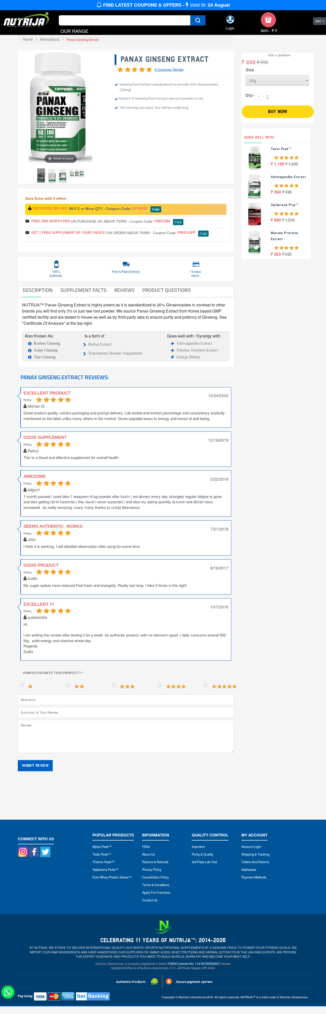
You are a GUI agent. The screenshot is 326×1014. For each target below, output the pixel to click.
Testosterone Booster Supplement (115, 353)
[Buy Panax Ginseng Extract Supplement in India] (41, 175)
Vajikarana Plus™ (284, 205)
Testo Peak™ (281, 149)
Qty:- (250, 95)
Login (230, 28)
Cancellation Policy (155, 877)
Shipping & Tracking (255, 854)
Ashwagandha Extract (194, 343)
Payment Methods (253, 877)
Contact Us (149, 900)
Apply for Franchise (156, 892)
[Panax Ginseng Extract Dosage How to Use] (52, 175)
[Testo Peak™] (254, 158)
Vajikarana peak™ (105, 869)
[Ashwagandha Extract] (254, 186)
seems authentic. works (53, 526)
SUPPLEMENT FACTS (83, 290)
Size (250, 69)
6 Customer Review (169, 69)
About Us (148, 854)
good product (41, 565)
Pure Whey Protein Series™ (112, 877)
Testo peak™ (101, 854)
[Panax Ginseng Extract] (62, 175)
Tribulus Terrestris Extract (197, 350)
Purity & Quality (202, 854)
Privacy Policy (151, 869)
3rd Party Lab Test (204, 862)
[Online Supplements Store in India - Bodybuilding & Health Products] (26, 20)
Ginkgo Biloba (188, 357)
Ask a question (279, 54)
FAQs (146, 846)
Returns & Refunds (155, 862)
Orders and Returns (255, 862)
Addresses (248, 869)
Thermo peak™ (103, 862)
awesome (34, 476)
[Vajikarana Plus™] (254, 214)
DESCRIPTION (38, 290)
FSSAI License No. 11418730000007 (194, 963)
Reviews (124, 290)
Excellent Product (47, 393)
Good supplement (44, 437)
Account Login (251, 846)
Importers (198, 846)
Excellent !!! (38, 604)
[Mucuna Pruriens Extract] (254, 242)
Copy (156, 209)
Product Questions (166, 290)
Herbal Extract (100, 344)
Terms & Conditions (155, 885)
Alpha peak (100, 846)
